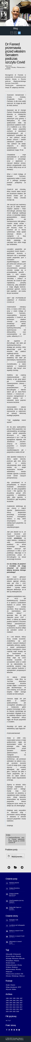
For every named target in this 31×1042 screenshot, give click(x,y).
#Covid (8, 956)
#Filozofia (21, 958)
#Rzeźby (18, 969)
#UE (22, 974)
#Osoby (19, 965)
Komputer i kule (13, 919)
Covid (8, 67)
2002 (21, 1000)
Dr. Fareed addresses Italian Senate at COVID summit (16, 840)
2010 (14, 1005)
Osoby (14, 67)
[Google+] (14, 1029)
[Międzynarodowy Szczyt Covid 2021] (9, 868)
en (6, 1020)
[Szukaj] (15, 31)
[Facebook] (7, 1029)
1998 (7, 1000)
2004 (10, 1002)
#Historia (16, 960)
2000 (14, 1000)
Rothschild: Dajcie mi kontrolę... (15, 908)
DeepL (7, 87)
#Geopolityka (9, 960)
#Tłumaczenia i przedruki (13, 974)
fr (8, 1020)
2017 (21, 1007)
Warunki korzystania (11, 1039)
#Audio (8, 985)
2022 (21, 1009)
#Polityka (8, 967)
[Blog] (15, 868)
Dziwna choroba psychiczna (13, 894)
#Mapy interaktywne (11, 987)
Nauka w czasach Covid (16, 930)
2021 (17, 1009)
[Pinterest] (17, 1029)
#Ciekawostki (17, 954)
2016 (17, 1007)
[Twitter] (9, 1029)
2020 (14, 1009)
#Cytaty (13, 956)
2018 (7, 1009)
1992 (10, 998)
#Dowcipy (18, 956)
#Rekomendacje (10, 969)
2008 (7, 1005)
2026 (17, 1011)
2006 (17, 1002)
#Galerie (12, 985)
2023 (7, 1011)
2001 (17, 1000)
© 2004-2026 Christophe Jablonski (14, 1038)
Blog (15, 28)
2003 (7, 1002)
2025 (14, 1011)
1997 (21, 998)
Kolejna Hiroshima (14, 888)
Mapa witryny (20, 1039)
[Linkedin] (12, 1029)
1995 (14, 998)
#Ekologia (8, 958)
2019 (10, 1009)
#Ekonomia (15, 958)
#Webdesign (15, 976)
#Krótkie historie (10, 963)
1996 (17, 998)
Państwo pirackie (14, 882)
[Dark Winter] (22, 868)
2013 (7, 1007)
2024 (10, 1011)
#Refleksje (15, 967)
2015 (14, 1007)
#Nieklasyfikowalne (11, 965)
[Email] (19, 1029)
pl (9, 1020)
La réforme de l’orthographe (17, 925)
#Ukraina (8, 976)
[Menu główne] (19, 33)
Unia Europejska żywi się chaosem (16, 901)
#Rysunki (8, 989)
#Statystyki (9, 971)
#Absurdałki (9, 954)
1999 (10, 1000)
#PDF (19, 987)
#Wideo (14, 989)
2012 (21, 1005)
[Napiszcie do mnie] (11, 31)
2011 (17, 1005)
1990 (7, 998)
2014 (10, 1007)
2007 (21, 1002)
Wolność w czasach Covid (16, 936)
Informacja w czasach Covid (15, 942)
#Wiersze (22, 976)
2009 (10, 1005)
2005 (14, 1002)
